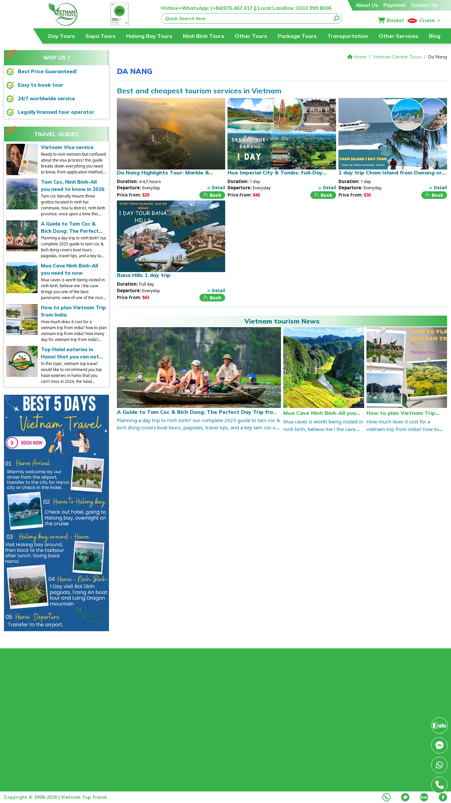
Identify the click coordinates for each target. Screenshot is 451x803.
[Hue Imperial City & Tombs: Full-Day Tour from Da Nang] (281, 134)
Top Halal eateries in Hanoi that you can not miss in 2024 (70, 353)
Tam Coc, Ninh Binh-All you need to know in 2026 (72, 186)
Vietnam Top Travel (84, 797)
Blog (434, 36)
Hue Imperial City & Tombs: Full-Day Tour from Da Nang (275, 175)
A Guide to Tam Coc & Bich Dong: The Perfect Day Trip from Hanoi (70, 228)
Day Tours (61, 36)
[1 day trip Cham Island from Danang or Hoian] (392, 134)
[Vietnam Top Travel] (63, 14)
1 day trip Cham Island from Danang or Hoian (390, 175)
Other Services (398, 36)
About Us (367, 5)
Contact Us (424, 5)
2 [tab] (61, 625)
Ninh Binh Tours (203, 36)
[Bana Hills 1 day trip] (171, 236)
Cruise (427, 20)
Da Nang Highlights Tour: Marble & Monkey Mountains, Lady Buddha (163, 175)
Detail (218, 188)
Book (216, 195)
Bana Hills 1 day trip (143, 275)
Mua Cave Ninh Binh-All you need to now (69, 269)
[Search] (336, 18)
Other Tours (251, 36)
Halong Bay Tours (149, 36)
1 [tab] (51, 625)
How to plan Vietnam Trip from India (73, 311)
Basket (395, 20)
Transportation (347, 36)
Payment (394, 5)
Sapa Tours (101, 36)
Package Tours (297, 36)
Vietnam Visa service (67, 147)
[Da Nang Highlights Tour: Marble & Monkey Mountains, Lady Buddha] (171, 134)
